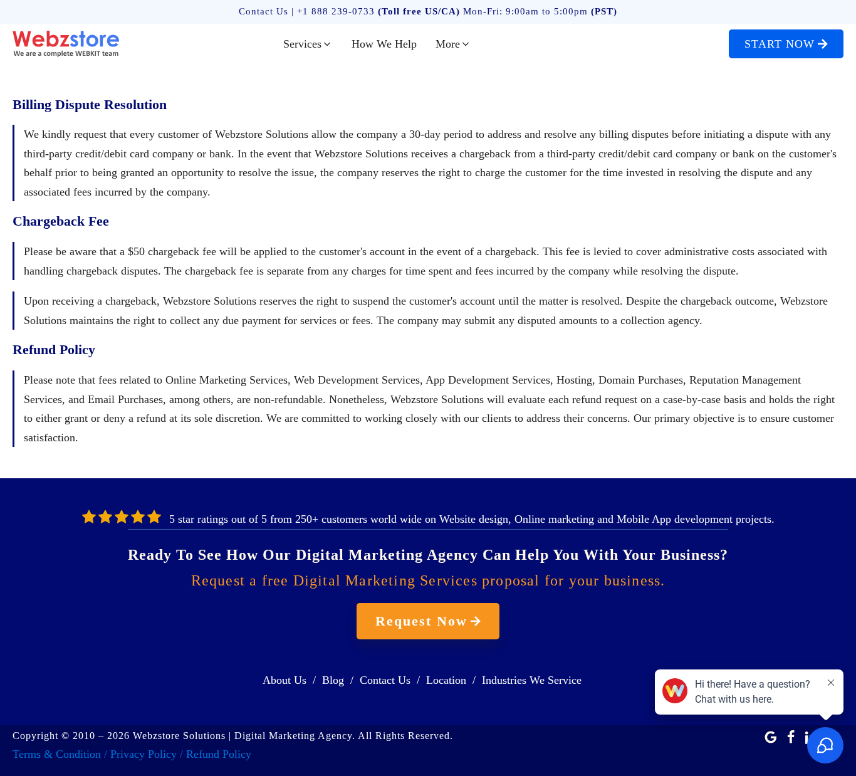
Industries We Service (532, 680)
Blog (333, 680)
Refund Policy (218, 754)
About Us (284, 680)
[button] (308, 44)
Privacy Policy (143, 754)
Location (446, 680)
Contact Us (385, 680)
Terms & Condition (57, 754)
